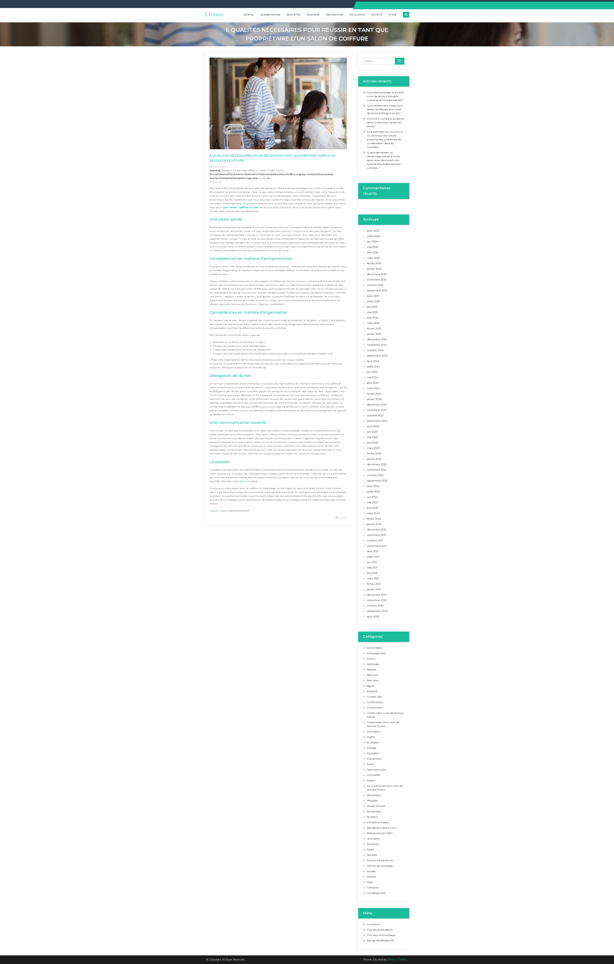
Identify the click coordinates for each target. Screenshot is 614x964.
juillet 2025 (373, 301)
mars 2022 (373, 513)
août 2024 (373, 361)
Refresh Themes (397, 959)
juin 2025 (372, 306)
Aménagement (376, 653)
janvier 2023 (374, 458)
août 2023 (373, 426)
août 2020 (373, 616)
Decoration (334, 14)
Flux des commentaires (381, 935)
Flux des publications (380, 929)
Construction (375, 707)
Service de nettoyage (380, 865)
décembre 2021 (376, 529)
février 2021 (374, 583)
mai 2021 (372, 567)
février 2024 (374, 393)
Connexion (373, 924)
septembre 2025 (377, 290)
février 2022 (374, 518)
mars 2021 (373, 578)
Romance (373, 844)
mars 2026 (373, 257)
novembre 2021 (376, 534)
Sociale (371, 871)
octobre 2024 (375, 350)
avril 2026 (372, 252)
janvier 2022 (374, 524)
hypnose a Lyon (376, 769)
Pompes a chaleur (378, 822)
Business (313, 14)
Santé (370, 849)
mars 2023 (373, 448)
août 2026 (373, 230)
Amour (371, 658)
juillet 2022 (373, 491)
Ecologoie (357, 14)
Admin (343, 518)
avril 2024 (372, 382)
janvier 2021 (374, 589)
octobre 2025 (375, 285)
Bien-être (373, 680)
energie (371, 747)
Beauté (371, 669)
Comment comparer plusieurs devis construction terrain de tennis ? (385, 122)
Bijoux (370, 685)
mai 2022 (372, 502)
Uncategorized (376, 892)
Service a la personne (380, 860)
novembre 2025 (376, 279)
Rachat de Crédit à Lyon (381, 827)
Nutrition (372, 816)
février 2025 (374, 328)
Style (392, 14)
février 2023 (374, 453)
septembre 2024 (377, 355)
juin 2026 (372, 241)
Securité (372, 854)
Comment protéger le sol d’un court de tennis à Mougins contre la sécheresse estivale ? (385, 96)
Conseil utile (374, 696)
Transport (373, 887)
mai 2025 (372, 312)
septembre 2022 (377, 480)
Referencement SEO (379, 833)
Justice (371, 780)
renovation (373, 838)
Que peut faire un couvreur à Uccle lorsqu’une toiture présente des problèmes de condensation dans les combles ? (384, 139)
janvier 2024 (374, 399)
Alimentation (270, 14)
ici (220, 510)
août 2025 (373, 295)
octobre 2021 (375, 540)
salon (243, 481)
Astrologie (373, 664)
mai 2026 (372, 247)
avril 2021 (372, 573)
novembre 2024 (377, 344)
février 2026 (374, 263)
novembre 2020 (377, 600)
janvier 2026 (374, 268)
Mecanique (374, 795)
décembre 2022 (377, 464)
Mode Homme (376, 806)
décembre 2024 (377, 339)
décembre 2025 (377, 274)
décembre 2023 (377, 404)
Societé (376, 14)
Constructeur (375, 702)
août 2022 (373, 486)
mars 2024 (373, 388)
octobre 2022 (375, 475)
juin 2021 (372, 562)
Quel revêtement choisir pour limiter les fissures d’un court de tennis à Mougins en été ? (385, 109)
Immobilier (373, 775)
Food (370, 764)
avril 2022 (372, 507)
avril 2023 (372, 442)
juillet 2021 (373, 556)
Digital (249, 14)
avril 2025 (372, 317)
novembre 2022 (376, 469)
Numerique (374, 811)
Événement (374, 758)
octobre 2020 (375, 605)
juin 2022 (372, 496)
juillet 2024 (373, 366)
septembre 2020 (377, 611)
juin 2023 (372, 431)
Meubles (372, 800)
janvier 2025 (374, 333)
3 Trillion (214, 14)
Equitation (373, 753)
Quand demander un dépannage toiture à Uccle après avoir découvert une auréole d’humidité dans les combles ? (383, 160)
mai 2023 (372, 437)
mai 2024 (372, 377)
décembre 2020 (377, 594)
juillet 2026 (373, 236)
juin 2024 (372, 371)
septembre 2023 (377, 420)
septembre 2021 (377, 545)
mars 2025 (373, 323)
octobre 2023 (375, 415)
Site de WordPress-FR (380, 940)
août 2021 (373, 551)
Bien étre (293, 14)
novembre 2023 (376, 410)
